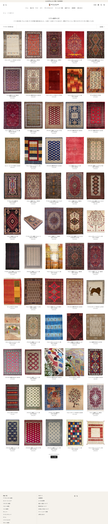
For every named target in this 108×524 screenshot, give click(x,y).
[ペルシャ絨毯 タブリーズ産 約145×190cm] (74, 256)
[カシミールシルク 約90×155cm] (12, 151)
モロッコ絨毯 (6, 522)
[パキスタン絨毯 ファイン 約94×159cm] (33, 327)
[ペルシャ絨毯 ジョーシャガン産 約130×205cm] (12, 115)
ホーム (4, 13)
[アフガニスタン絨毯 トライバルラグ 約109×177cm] (74, 221)
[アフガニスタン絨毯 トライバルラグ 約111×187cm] (54, 186)
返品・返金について (43, 503)
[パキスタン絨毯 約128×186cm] (54, 362)
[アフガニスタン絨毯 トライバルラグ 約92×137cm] (95, 186)
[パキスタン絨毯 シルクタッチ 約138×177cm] (33, 433)
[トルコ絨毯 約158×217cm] (95, 327)
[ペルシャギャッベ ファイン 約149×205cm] (95, 433)
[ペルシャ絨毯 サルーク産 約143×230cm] (33, 186)
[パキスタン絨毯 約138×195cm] (12, 362)
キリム (4, 517)
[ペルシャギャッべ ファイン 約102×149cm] (54, 327)
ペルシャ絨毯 (6, 506)
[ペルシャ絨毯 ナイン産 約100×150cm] (95, 397)
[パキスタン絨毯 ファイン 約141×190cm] (33, 397)
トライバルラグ (6, 520)
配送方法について (42, 506)
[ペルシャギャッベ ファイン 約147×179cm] (95, 221)
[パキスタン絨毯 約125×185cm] (33, 80)
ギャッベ (5, 511)
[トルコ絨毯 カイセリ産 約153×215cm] (12, 80)
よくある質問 (41, 500)
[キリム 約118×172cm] (95, 80)
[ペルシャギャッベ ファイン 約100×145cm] (54, 256)
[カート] (104, 5)
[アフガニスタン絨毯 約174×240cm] (54, 397)
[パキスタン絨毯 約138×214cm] (74, 292)
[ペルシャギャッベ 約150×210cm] (74, 397)
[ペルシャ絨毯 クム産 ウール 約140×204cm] (33, 292)
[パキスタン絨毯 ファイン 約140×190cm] (33, 256)
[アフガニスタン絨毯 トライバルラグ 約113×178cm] (95, 45)
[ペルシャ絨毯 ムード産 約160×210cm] (54, 221)
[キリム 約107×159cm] (74, 362)
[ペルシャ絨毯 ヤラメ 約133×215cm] (12, 221)
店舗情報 (40, 498)
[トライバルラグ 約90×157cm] (95, 362)
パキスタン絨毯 (6, 503)
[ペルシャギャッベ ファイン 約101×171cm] (12, 327)
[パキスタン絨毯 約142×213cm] (54, 151)
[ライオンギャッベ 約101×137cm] (95, 292)
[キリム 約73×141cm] (12, 397)
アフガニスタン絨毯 (7, 498)
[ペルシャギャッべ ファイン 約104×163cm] (74, 433)
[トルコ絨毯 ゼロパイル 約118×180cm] (74, 151)
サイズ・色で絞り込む (8, 26)
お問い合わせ (41, 514)
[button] (31, 8)
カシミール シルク (7, 500)
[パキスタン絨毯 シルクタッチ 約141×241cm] (54, 115)
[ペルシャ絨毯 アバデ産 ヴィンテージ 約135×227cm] (74, 327)
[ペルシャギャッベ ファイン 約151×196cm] (74, 45)
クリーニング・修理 (43, 511)
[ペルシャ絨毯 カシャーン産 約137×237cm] (54, 45)
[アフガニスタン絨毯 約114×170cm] (12, 186)
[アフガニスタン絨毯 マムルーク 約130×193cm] (33, 221)
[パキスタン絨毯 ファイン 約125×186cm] (33, 362)
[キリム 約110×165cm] (12, 292)
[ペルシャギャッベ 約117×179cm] (54, 80)
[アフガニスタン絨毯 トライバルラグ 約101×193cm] (12, 256)
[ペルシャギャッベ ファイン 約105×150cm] (74, 80)
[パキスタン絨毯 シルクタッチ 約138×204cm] (95, 151)
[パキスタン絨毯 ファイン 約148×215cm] (54, 433)
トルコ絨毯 (5, 509)
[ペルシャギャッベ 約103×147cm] (12, 45)
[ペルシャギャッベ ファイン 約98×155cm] (33, 151)
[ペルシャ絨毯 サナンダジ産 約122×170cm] (54, 292)
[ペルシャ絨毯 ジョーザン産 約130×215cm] (95, 256)
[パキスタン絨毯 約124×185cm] (74, 115)
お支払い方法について (43, 509)
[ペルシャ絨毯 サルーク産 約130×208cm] (74, 186)
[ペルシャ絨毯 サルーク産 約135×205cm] (33, 45)
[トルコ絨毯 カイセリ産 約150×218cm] (33, 115)
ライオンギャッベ (7, 514)
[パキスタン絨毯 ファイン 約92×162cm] (12, 433)
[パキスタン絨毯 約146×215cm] (95, 115)
